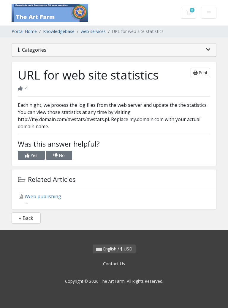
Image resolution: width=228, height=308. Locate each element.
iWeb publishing (42, 199)
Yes (33, 155)
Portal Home (24, 31)
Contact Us (114, 263)
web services (93, 31)
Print (202, 72)
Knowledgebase (59, 31)
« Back (26, 218)
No (61, 155)
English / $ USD (117, 249)
